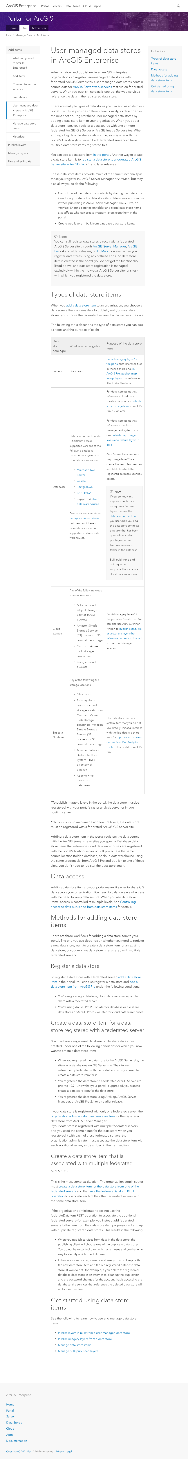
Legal (69, 1451)
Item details (20, 97)
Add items (43, 35)
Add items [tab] (15, 49)
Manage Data (23, 35)
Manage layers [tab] (18, 153)
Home (12, 28)
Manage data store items (24, 126)
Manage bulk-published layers (78, 1351)
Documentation (16, 1440)
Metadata (19, 136)
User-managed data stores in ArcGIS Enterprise (25, 110)
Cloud (87, 6)
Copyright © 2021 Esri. (19, 1451)
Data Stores (72, 6)
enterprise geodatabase (84, 518)
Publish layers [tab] (17, 145)
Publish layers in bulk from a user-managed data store (94, 1333)
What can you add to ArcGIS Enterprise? (24, 62)
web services (92, 87)
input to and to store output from (124, 742)
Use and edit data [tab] (20, 161)
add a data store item (81, 305)
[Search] (179, 5)
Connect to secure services (24, 87)
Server (10, 1416)
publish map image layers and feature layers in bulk (122, 440)
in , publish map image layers (121, 373)
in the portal (101, 154)
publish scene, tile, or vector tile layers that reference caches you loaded (124, 633)
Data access (159, 69)
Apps (97, 6)
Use (24, 28)
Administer (39, 28)
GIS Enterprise (21, 5)
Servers (57, 6)
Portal (45, 6)
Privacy (60, 1451)
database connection (123, 516)
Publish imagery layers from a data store (85, 1339)
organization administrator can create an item (83, 1116)
